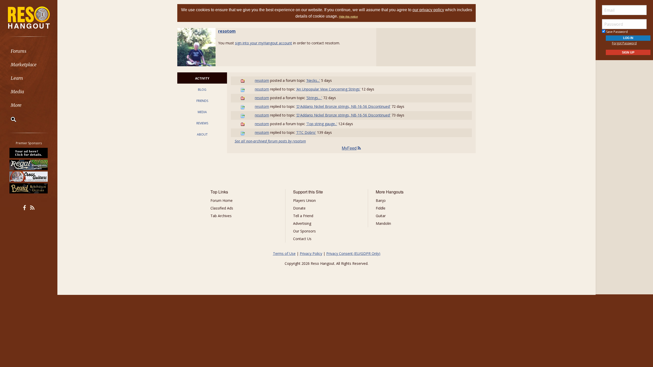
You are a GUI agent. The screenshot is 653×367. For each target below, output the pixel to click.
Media (17, 92)
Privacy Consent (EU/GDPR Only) (353, 253)
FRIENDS (202, 101)
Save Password (616, 32)
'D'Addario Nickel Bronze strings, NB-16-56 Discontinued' (343, 106)
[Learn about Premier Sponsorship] (28, 153)
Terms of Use (284, 253)
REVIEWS (202, 123)
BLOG (202, 89)
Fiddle (380, 208)
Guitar (381, 215)
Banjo (381, 200)
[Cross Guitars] (28, 176)
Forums (19, 51)
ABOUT (202, 134)
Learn (17, 78)
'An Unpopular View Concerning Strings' (328, 89)
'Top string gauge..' (321, 123)
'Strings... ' (314, 97)
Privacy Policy (311, 253)
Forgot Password (624, 43)
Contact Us (302, 238)
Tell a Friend (303, 215)
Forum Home (221, 200)
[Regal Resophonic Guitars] (28, 165)
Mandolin (383, 223)
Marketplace (23, 65)
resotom (227, 31)
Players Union (304, 200)
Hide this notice (348, 16)
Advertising (302, 223)
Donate (299, 208)
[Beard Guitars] (28, 188)
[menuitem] (28, 51)
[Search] (10, 119)
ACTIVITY (202, 78)
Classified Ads (221, 208)
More (16, 105)
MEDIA (202, 112)
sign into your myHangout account (263, 43)
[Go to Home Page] (29, 17)
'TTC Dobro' (306, 132)
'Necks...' (313, 80)
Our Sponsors (304, 231)
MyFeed (349, 148)
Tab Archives (221, 215)
